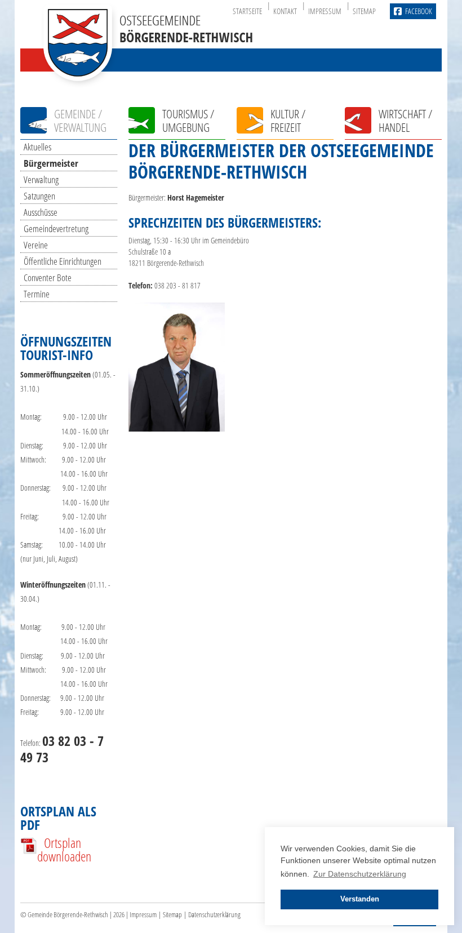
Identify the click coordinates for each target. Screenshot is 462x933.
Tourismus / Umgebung (188, 120)
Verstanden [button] (359, 899)
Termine (37, 293)
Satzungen (39, 195)
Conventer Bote (48, 277)
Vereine (36, 244)
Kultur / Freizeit (287, 120)
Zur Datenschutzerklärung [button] (359, 873)
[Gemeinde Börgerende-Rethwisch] (147, 78)
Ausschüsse (40, 212)
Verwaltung (41, 179)
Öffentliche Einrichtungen (62, 261)
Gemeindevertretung (56, 228)
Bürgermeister (51, 163)
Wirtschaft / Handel (405, 120)
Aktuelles (37, 146)
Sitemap (364, 11)
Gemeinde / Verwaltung (80, 120)
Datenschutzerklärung (214, 914)
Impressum (324, 11)
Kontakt (285, 11)
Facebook (418, 11)
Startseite (247, 11)
